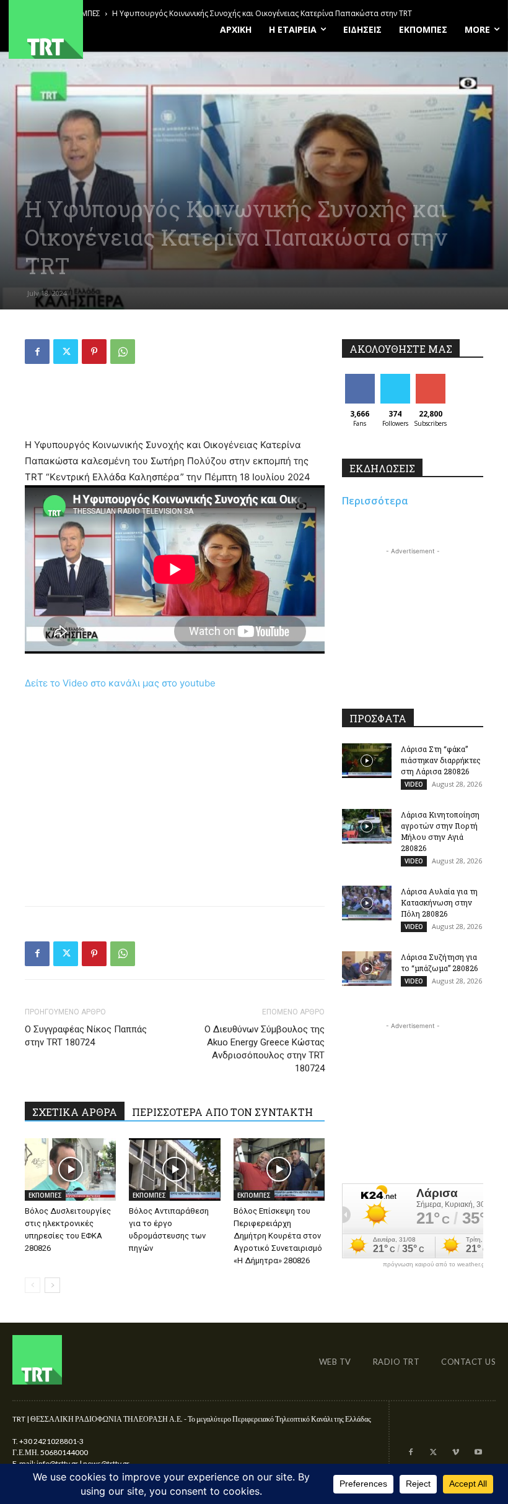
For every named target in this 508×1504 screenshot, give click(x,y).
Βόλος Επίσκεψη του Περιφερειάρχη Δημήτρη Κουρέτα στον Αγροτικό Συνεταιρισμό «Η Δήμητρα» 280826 (278, 1235)
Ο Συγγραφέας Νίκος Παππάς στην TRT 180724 (86, 1036)
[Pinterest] (94, 351)
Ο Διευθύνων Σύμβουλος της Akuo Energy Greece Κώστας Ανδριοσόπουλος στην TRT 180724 (264, 1049)
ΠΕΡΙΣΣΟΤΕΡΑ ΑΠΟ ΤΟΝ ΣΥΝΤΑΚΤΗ (222, 1111)
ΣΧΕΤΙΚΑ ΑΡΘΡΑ (74, 1111)
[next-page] (52, 1285)
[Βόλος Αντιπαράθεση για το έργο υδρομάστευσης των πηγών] (174, 1169)
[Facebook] (37, 351)
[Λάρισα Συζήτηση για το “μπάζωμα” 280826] (367, 968)
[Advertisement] (175, 405)
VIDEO (414, 784)
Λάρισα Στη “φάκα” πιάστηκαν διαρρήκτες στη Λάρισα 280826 (441, 760)
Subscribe (432, 378)
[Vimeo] (455, 1453)
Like (360, 378)
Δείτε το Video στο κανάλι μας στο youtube (120, 683)
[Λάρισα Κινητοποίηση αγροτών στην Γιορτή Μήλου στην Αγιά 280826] (367, 826)
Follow (394, 378)
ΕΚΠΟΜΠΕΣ (45, 1195)
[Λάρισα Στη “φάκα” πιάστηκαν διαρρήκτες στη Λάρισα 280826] (367, 760)
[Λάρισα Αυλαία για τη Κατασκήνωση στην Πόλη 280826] (367, 903)
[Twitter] (65, 351)
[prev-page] (32, 1285)
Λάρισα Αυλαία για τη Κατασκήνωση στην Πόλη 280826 (439, 902)
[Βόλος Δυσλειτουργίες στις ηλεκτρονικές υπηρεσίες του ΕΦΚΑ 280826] (70, 1169)
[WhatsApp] (122, 351)
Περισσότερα (375, 501)
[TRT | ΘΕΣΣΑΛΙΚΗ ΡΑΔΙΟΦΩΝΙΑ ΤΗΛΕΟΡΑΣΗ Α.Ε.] (84, 29)
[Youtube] (478, 1453)
